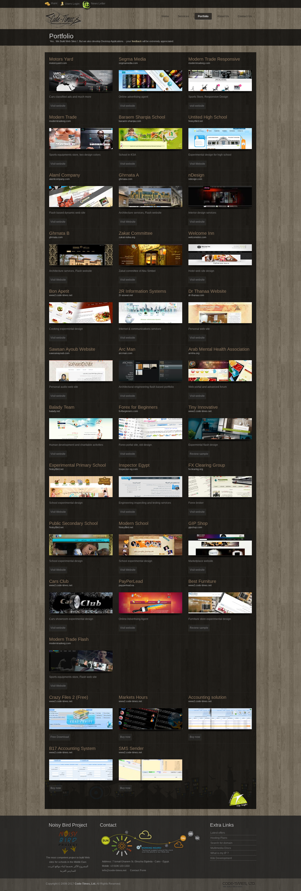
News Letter (98, 3)
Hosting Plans (218, 837)
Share (53, 3)
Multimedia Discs (220, 848)
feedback (137, 41)
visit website (197, 105)
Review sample (199, 453)
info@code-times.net (114, 870)
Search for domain (221, 842)
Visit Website (197, 163)
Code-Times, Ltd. (86, 883)
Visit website (57, 105)
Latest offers (217, 832)
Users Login (72, 3)
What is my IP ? (219, 853)
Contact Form (138, 870)
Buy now (125, 736)
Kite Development (221, 858)
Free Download (59, 736)
